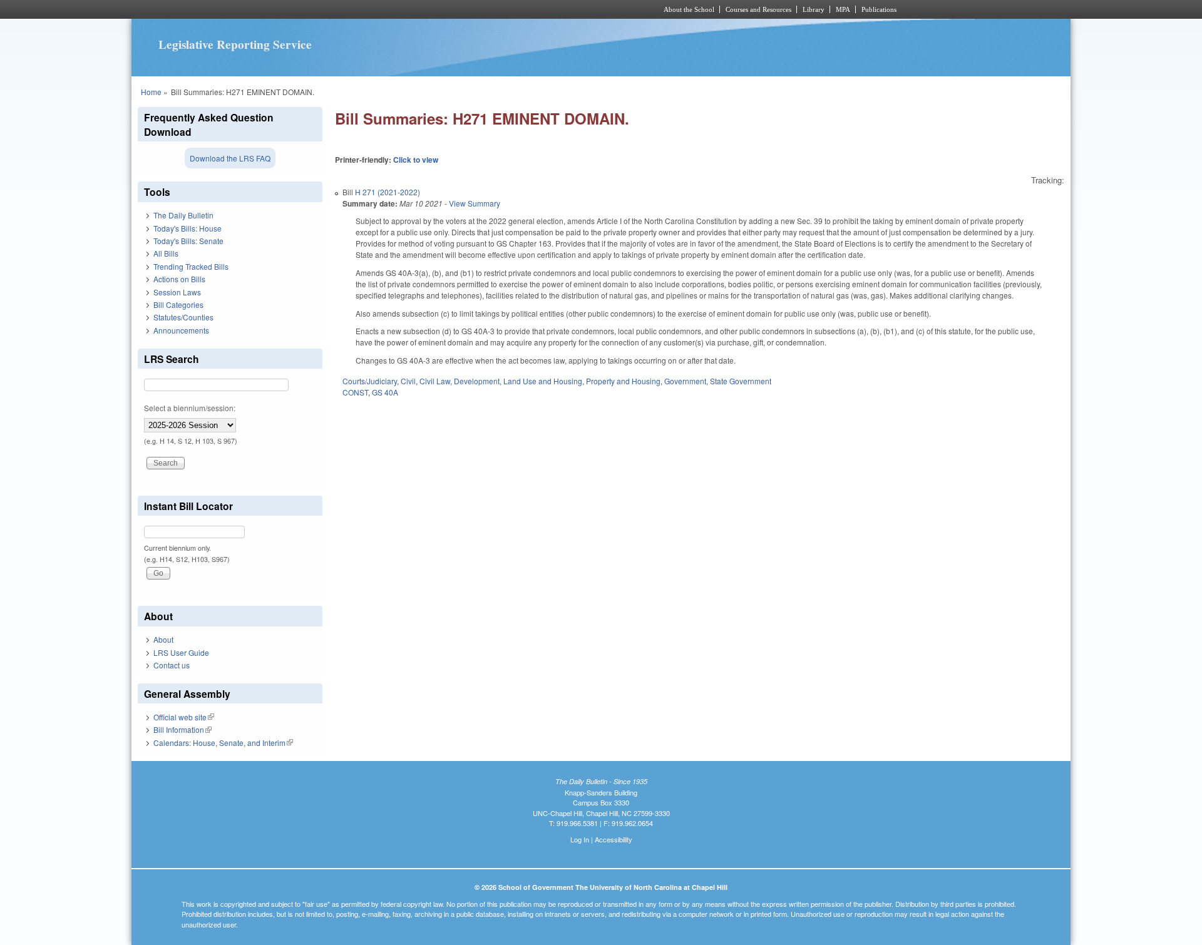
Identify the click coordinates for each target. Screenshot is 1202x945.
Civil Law (434, 380)
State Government (740, 380)
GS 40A (385, 392)
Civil (408, 380)
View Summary (474, 203)
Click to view (415, 159)
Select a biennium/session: (189, 407)
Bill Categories (178, 304)
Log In (579, 839)
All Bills (165, 253)
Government (685, 380)
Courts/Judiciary (369, 380)
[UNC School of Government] (435, 9)
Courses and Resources (758, 9)
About (163, 639)
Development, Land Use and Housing (518, 380)
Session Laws (177, 292)
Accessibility (613, 839)
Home (151, 91)
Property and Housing (623, 380)
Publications (878, 9)
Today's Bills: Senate (188, 240)
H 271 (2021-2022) (387, 191)
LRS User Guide (181, 652)
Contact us (171, 665)
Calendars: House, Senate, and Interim (223, 742)
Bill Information (182, 729)
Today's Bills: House (187, 228)
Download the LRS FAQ (230, 158)
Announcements (181, 330)
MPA (843, 9)
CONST (355, 392)
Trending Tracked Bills (191, 266)
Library (813, 9)
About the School (689, 9)
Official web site (183, 717)
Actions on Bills (179, 278)
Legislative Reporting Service (235, 44)
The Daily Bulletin (183, 215)
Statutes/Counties (183, 317)
